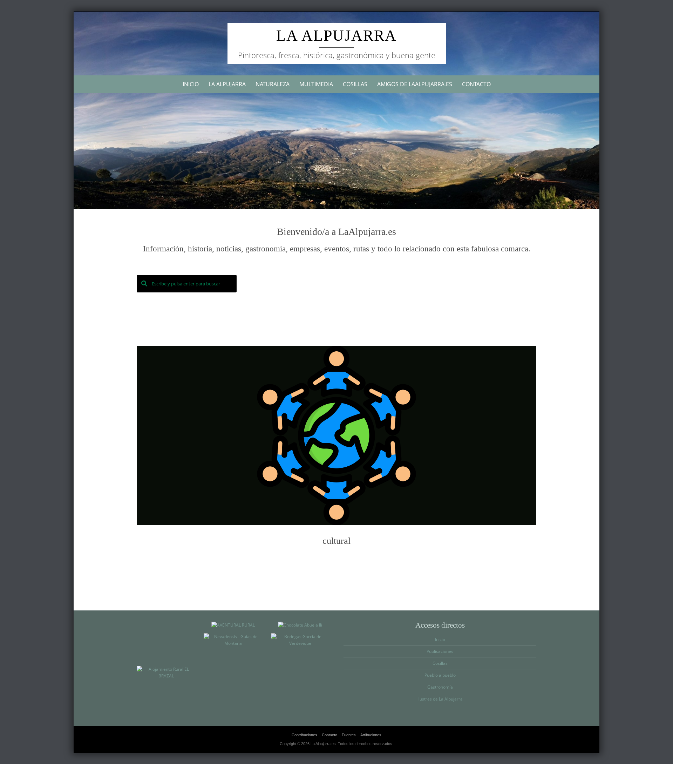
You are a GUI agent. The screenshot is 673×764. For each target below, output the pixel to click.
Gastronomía (440, 687)
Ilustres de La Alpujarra (440, 699)
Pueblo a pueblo (440, 675)
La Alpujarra (336, 35)
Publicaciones (440, 651)
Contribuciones (304, 735)
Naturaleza (273, 84)
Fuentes (349, 735)
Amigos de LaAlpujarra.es (414, 84)
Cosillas (355, 84)
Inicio (191, 84)
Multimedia (316, 84)
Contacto (476, 84)
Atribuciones (370, 735)
